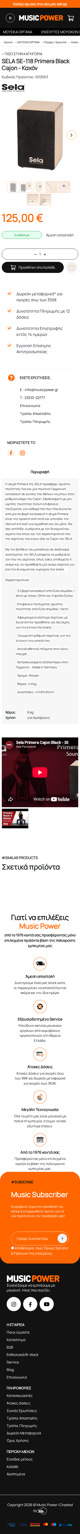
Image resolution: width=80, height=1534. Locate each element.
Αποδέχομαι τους (39, 1251)
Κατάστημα (16, 1339)
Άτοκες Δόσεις (18, 1403)
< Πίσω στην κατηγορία (22, 53)
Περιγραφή (40, 471)
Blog (10, 1369)
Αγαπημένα (16, 1474)
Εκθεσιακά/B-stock (22, 1354)
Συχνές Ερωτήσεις (22, 1410)
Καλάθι (13, 1466)
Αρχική (8, 42)
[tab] (40, 471)
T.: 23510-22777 (32, 397)
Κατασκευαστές (20, 1395)
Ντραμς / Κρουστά (55, 42)
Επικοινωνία (30, 405)
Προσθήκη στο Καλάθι (36, 267)
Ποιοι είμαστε (18, 1332)
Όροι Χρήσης (18, 1440)
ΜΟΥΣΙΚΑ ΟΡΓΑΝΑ (17, 31)
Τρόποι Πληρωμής (35, 421)
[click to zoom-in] (40, 135)
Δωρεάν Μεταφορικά (24, 1433)
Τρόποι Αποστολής (35, 413)
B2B (10, 1347)
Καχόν (75, 42)
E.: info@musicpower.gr (39, 389)
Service (13, 1362)
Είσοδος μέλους (20, 1459)
